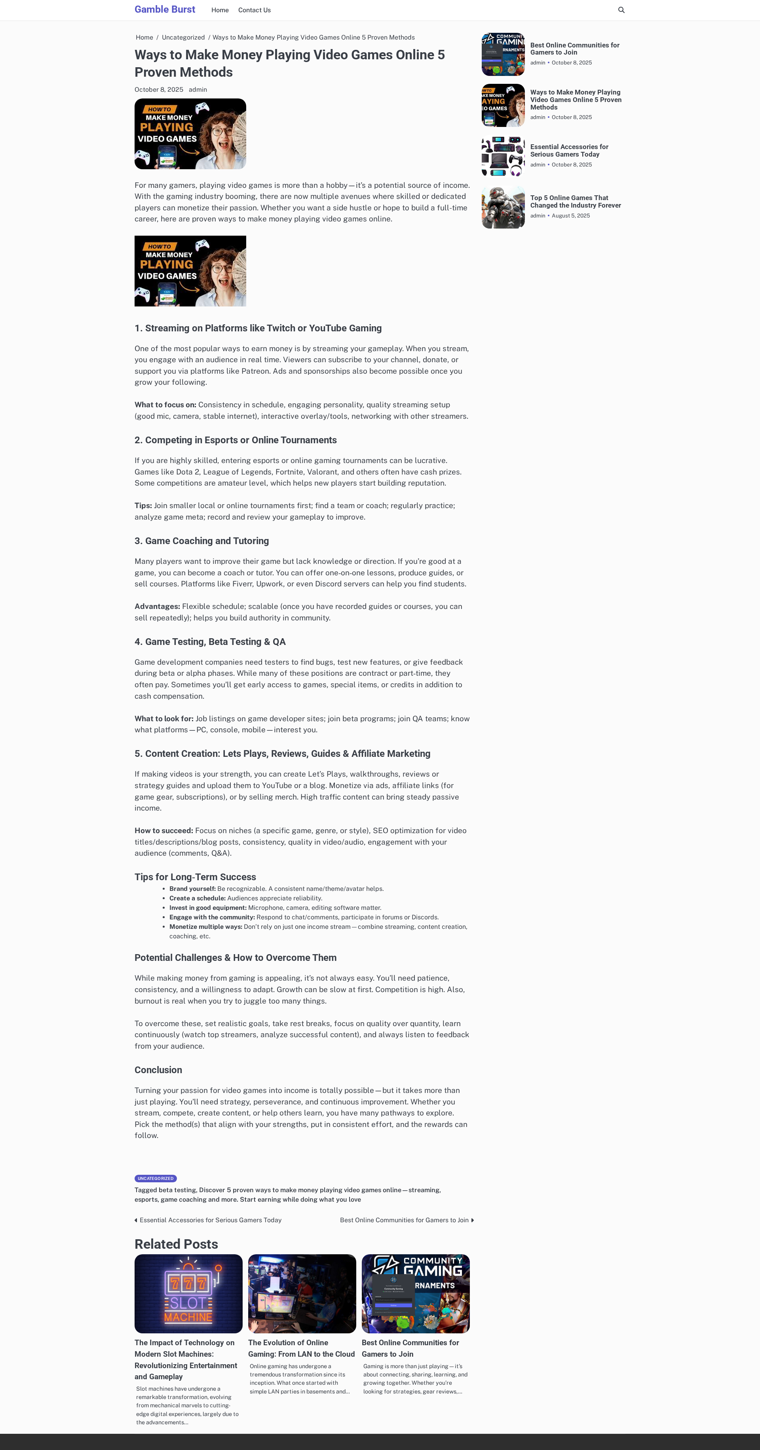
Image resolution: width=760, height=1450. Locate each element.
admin (198, 89)
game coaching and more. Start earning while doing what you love (261, 1199)
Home (220, 10)
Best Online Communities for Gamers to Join (574, 48)
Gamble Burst (165, 9)
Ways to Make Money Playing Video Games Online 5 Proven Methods (576, 100)
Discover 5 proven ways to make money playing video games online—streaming (319, 1190)
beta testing (177, 1190)
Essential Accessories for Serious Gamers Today (569, 150)
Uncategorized (156, 1178)
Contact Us (254, 10)
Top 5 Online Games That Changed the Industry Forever (575, 201)
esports (146, 1199)
